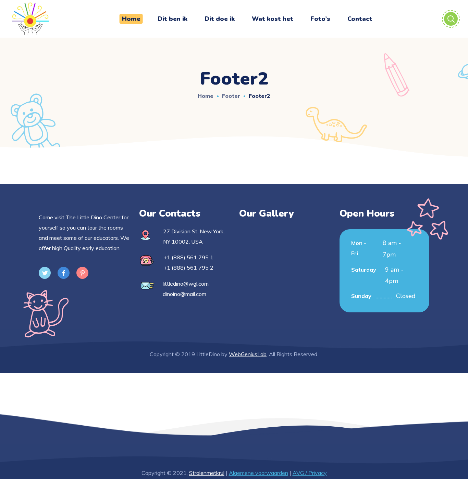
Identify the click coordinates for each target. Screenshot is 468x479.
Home (205, 95)
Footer (231, 95)
